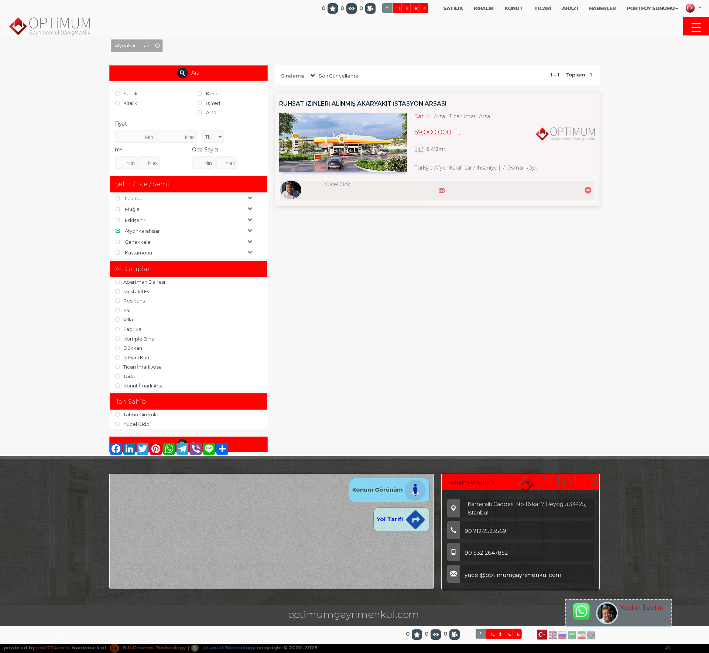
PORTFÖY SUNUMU (651, 8)
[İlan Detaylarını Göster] (586, 190)
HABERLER (602, 8)
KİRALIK (483, 8)
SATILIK (453, 8)
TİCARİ (542, 8)
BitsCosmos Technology (153, 647)
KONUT (513, 8)
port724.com (52, 647)
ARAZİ (570, 8)
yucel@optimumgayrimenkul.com (513, 575)
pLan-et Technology (229, 647)
